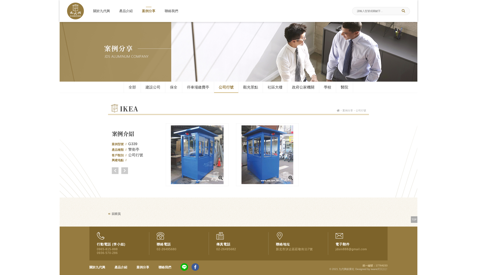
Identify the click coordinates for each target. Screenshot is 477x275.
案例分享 (148, 11)
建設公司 (153, 87)
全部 (132, 87)
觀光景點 (250, 87)
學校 (327, 87)
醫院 (344, 87)
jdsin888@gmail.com (351, 249)
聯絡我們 (171, 11)
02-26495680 (166, 249)
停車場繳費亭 (198, 87)
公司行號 (226, 87)
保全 (173, 87)
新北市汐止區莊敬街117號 (294, 249)
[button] (115, 170)
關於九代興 (101, 11)
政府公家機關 (303, 87)
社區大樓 (275, 87)
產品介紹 (126, 11)
